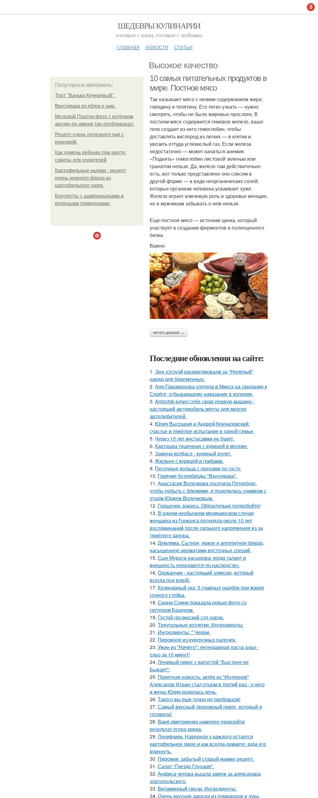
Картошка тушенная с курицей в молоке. (201, 446)
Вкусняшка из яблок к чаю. (85, 106)
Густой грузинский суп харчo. (191, 617)
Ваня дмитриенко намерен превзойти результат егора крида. (197, 725)
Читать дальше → (168, 332)
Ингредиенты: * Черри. (184, 632)
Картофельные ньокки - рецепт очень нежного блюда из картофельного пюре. (90, 178)
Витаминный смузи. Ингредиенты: (197, 788)
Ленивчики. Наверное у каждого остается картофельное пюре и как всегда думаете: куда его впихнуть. (208, 744)
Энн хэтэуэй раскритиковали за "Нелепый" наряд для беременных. (201, 375)
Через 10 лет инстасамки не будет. (194, 438)
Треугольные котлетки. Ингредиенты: (200, 624)
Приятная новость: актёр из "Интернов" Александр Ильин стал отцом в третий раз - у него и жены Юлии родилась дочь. (207, 684)
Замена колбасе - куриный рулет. (193, 453)
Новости (156, 46)
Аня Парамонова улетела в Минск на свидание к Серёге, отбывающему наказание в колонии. (208, 390)
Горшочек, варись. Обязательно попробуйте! (209, 505)
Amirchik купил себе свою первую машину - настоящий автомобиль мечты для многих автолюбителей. (202, 409)
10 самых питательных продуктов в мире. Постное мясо (208, 83)
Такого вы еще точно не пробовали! (199, 699)
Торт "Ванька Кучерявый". (85, 95)
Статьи (183, 46)
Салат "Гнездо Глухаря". (186, 766)
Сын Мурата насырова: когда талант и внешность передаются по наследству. (198, 561)
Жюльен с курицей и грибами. (189, 460)
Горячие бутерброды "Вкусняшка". (197, 475)
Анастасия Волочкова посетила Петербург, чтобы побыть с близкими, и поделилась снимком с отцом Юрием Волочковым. (208, 491)
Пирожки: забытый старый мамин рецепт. (206, 758)
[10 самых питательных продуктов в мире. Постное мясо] (209, 286)
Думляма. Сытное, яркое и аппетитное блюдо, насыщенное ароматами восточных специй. (207, 546)
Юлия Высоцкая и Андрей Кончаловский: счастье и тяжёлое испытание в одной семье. (202, 427)
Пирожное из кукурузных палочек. (197, 639)
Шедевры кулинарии (159, 25)
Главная (128, 46)
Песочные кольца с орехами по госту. (198, 468)
